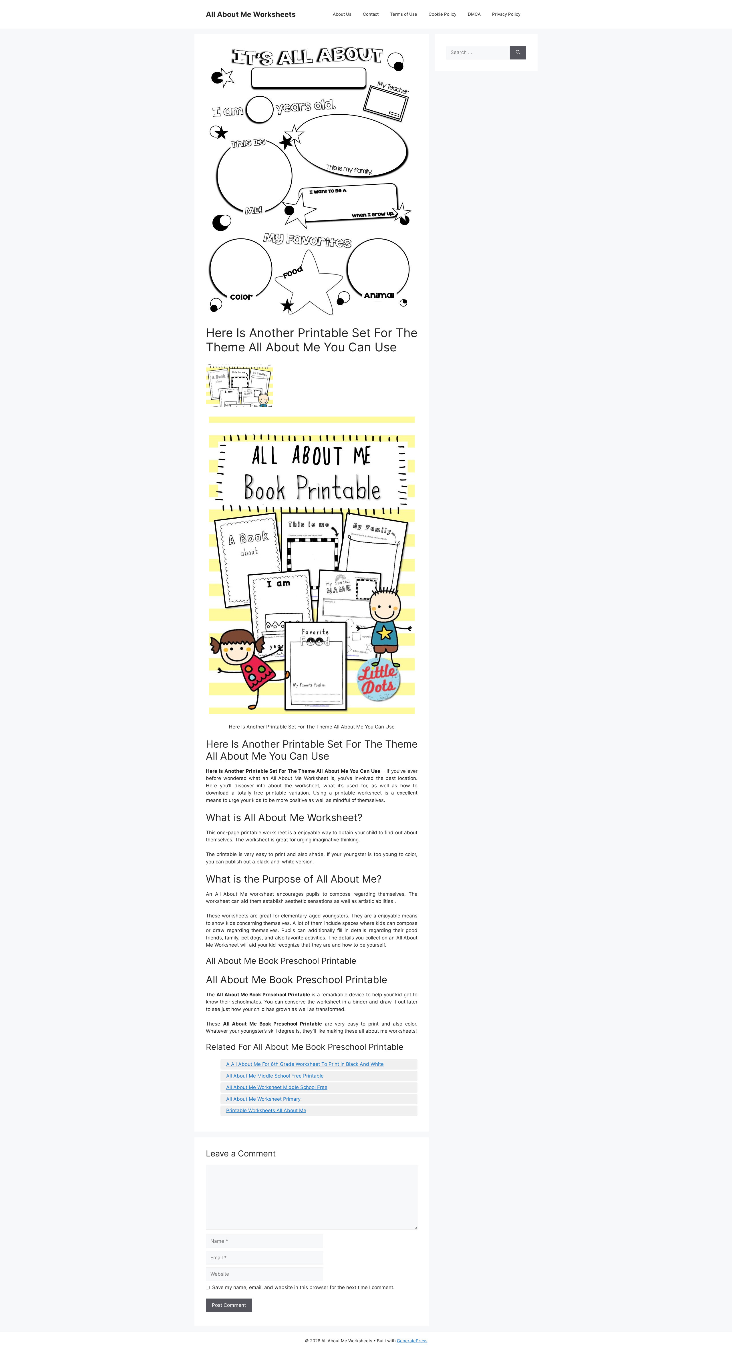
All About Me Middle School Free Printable (275, 1076)
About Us (342, 14)
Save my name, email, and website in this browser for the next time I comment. (303, 1287)
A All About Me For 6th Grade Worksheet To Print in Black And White (305, 1064)
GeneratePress (412, 1340)
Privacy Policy (506, 14)
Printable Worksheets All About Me (266, 1110)
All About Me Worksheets (251, 14)
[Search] (518, 52)
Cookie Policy (442, 14)
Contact (371, 14)
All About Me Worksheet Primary (263, 1099)
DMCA (474, 14)
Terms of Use (403, 14)
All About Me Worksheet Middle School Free (276, 1087)
